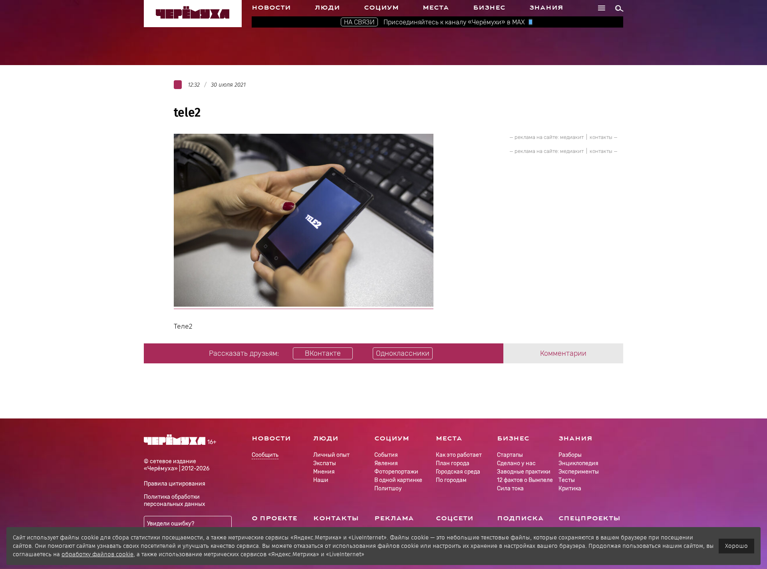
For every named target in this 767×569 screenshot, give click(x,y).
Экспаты (324, 463)
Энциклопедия (578, 463)
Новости (271, 7)
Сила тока (510, 488)
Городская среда (458, 471)
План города (452, 463)
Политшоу (388, 488)
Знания (546, 7)
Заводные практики (523, 471)
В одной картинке (398, 480)
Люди (327, 7)
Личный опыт (331, 455)
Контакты (336, 518)
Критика (569, 488)
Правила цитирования (174, 483)
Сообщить (265, 455)
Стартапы (510, 455)
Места (436, 7)
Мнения (324, 471)
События (386, 455)
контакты (601, 137)
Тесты (566, 480)
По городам (451, 480)
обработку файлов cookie (97, 554)
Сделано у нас (516, 463)
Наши (320, 480)
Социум (381, 7)
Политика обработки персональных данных (174, 501)
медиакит (572, 137)
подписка (520, 518)
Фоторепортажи (396, 471)
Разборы (570, 455)
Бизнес (489, 7)
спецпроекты (589, 518)
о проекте (274, 518)
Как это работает (459, 455)
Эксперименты (578, 471)
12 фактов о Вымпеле (525, 480)
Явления (386, 463)
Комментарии (563, 353)
